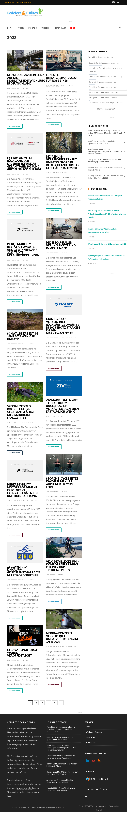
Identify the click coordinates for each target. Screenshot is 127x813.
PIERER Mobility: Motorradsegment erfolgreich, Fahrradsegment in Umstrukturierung (22, 490)
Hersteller (60, 28)
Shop (72, 28)
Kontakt (99, 810)
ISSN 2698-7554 (86, 806)
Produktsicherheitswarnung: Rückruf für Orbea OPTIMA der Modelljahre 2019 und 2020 (105, 133)
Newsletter (90, 737)
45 (55, 703)
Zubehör (23, 422)
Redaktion (15, 88)
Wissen (45, 28)
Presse (89, 727)
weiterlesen (15, 126)
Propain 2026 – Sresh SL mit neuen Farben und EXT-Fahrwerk (61, 789)
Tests (21, 28)
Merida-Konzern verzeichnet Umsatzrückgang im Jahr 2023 (62, 637)
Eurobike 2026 (99, 189)
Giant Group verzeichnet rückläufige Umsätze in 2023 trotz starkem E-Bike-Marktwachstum (63, 326)
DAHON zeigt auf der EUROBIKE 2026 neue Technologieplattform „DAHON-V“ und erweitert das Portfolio (107, 213)
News (10, 28)
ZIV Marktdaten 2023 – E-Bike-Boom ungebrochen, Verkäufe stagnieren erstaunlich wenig (62, 405)
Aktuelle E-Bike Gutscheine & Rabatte (18, 2)
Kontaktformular (24, 788)
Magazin (32, 28)
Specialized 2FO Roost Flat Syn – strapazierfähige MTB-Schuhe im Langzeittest (20, 411)
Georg (52, 416)
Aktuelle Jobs (91, 743)
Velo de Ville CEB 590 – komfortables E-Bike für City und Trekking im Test (62, 566)
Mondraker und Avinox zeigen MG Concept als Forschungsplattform (105, 197)
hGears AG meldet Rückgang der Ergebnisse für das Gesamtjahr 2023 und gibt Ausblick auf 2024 (24, 163)
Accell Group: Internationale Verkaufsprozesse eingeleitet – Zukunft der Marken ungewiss (105, 151)
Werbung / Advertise (94, 732)
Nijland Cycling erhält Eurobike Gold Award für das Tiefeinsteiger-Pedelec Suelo (106, 257)
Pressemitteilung (58, 85)
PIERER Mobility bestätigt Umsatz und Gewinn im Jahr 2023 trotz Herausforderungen (23, 249)
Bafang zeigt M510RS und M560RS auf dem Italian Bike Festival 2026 (106, 176)
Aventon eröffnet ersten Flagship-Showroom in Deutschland (60, 781)
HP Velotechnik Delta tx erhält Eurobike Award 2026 (107, 244)
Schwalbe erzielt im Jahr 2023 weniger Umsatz (22, 336)
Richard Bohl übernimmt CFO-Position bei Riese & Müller (105, 168)
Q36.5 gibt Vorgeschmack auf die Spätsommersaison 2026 (101, 142)
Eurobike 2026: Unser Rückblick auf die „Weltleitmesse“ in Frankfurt (102, 230)
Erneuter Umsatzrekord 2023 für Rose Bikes (61, 77)
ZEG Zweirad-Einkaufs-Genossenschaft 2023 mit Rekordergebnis (23, 571)
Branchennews (53, 87)
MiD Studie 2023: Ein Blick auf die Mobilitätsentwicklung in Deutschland (26, 79)
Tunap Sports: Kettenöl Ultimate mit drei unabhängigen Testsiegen (104, 160)
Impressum (101, 806)
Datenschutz (114, 806)
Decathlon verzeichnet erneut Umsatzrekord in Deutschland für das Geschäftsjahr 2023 (62, 162)
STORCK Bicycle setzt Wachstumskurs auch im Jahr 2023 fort (62, 483)
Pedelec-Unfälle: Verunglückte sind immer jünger (61, 245)
